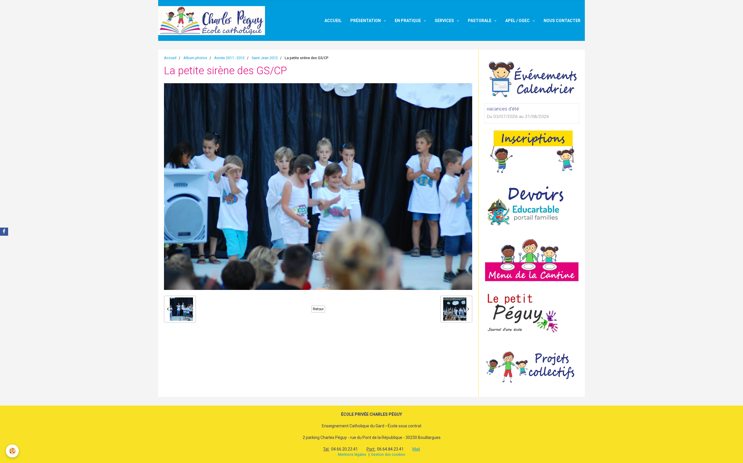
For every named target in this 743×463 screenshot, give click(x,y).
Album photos (195, 58)
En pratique (408, 20)
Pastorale (480, 20)
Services (445, 20)
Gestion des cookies (388, 454)
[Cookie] (12, 450)
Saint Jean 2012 (265, 58)
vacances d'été (503, 109)
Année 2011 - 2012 (229, 58)
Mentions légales (352, 454)
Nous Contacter (562, 20)
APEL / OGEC (518, 20)
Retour (318, 309)
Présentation (366, 20)
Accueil (333, 20)
